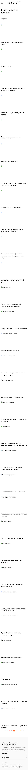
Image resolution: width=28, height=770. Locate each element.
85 (21, 730)
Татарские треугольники (10, 350)
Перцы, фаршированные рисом (12, 538)
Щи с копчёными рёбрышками (12, 397)
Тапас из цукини (7, 66)
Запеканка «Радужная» (9, 161)
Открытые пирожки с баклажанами (14, 328)
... (18, 730)
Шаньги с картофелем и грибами (13, 492)
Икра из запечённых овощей (11, 657)
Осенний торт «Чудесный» (10, 207)
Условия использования (15, 767)
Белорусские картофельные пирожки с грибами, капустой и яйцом (12, 256)
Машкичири (5, 679)
